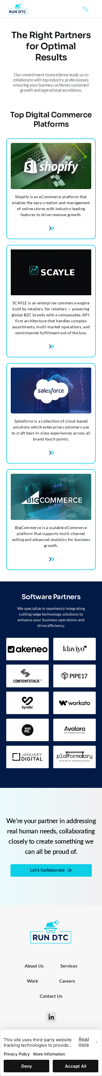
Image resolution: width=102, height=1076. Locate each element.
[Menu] (85, 9)
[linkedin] (51, 1017)
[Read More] (51, 452)
